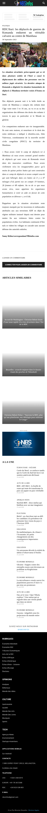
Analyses (5, 684)
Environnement (8, 738)
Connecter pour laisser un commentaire (23, 265)
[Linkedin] (35, 245)
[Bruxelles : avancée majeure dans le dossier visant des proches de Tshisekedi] (23, 352)
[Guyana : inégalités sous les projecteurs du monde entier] (8, 613)
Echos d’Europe (8, 668)
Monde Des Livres (9, 714)
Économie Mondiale (25, 562)
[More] (40, 245)
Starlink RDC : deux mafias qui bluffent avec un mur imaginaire (30, 504)
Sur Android (7, 753)
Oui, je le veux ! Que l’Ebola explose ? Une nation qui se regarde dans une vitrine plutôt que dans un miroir (29, 598)
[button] (4, 3)
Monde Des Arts (8, 711)
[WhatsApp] (29, 245)
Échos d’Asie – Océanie (11, 664)
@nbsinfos (23, 629)
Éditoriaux (6, 688)
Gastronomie (7, 704)
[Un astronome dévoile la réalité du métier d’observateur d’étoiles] (8, 550)
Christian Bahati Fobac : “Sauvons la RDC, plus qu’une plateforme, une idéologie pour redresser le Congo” (23, 417)
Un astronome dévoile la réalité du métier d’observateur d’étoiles (31, 551)
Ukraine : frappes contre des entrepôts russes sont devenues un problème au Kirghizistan (30, 567)
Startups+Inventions (10, 741)
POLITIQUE (6, 25)
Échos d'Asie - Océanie (26, 467)
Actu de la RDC (23, 483)
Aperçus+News (23, 500)
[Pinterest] (24, 245)
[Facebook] (14, 245)
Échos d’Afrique (8, 657)
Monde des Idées (8, 691)
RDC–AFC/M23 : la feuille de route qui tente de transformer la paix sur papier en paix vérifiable (30, 488)
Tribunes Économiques (11, 651)
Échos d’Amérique (9, 661)
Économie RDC (7, 647)
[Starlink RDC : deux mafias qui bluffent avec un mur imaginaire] (8, 503)
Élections (21, 513)
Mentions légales (33, 810)
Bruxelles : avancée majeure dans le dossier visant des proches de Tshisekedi (23, 371)
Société (5, 708)
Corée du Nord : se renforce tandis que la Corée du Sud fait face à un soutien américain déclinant (30, 472)
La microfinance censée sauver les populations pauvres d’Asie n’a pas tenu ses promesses (30, 582)
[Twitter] (19, 245)
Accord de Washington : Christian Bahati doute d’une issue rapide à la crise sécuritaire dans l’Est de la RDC (23, 322)
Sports (4, 721)
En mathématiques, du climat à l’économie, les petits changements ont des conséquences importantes (29, 535)
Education (21, 529)
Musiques (6, 718)
